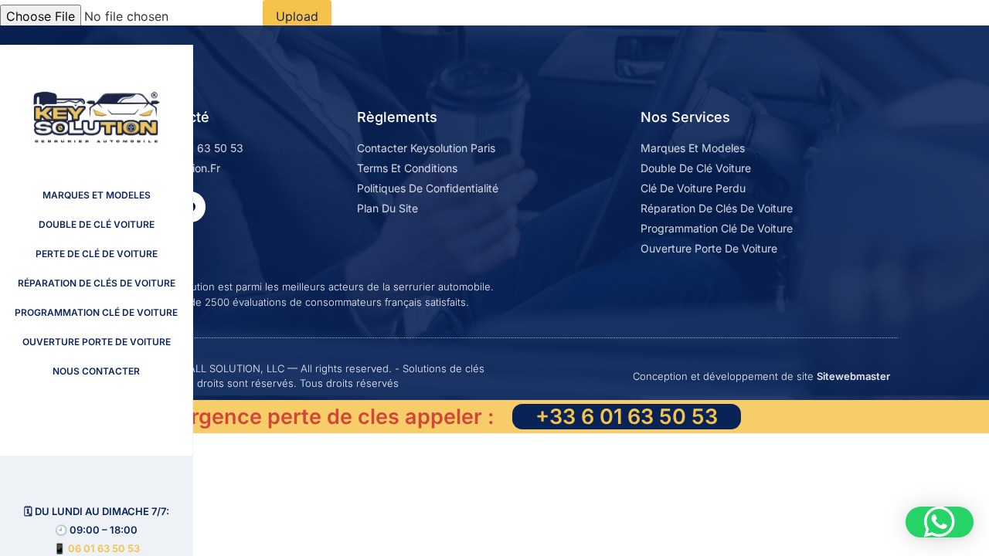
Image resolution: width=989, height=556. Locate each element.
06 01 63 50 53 (104, 548)
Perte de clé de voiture (97, 253)
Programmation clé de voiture (96, 312)
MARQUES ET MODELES (96, 195)
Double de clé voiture (97, 224)
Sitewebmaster (853, 376)
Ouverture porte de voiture (96, 342)
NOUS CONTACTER (96, 371)
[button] (940, 522)
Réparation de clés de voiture (96, 283)
